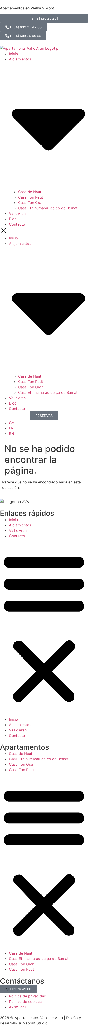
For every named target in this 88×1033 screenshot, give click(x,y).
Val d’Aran (17, 213)
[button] (44, 231)
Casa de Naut (29, 192)
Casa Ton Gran (30, 202)
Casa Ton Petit (30, 197)
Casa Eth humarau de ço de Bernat (48, 208)
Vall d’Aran (18, 530)
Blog (13, 219)
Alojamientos (20, 525)
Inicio (13, 53)
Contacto (17, 224)
